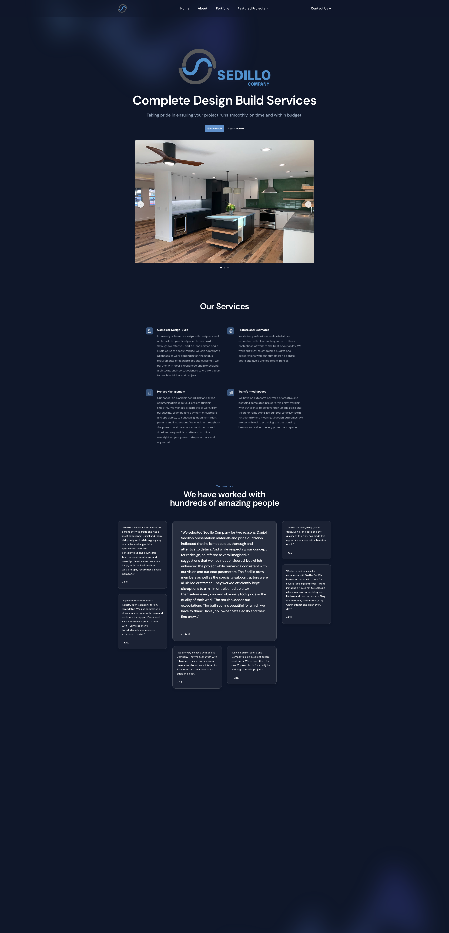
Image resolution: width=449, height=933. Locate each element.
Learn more (236, 128)
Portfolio (222, 8)
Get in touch (214, 128)
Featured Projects (251, 8)
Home (184, 8)
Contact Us (321, 8)
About (202, 8)
